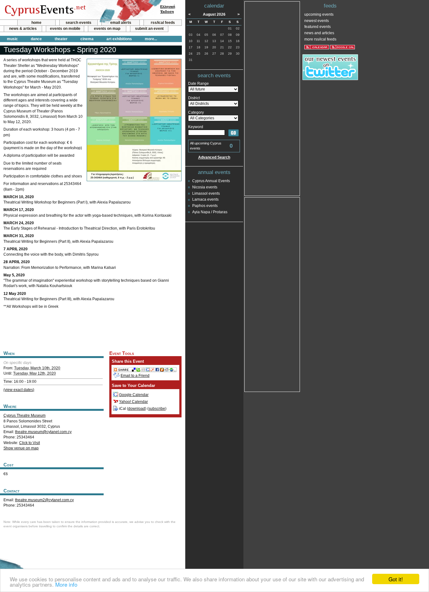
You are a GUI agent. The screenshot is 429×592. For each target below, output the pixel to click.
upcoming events (319, 14)
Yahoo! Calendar (133, 401)
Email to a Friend (135, 375)
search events (78, 22)
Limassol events (206, 193)
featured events (317, 26)
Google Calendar (134, 395)
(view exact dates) (18, 390)
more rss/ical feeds (320, 39)
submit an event (149, 28)
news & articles (23, 28)
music (12, 39)
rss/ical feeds (163, 22)
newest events (316, 21)
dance (36, 39)
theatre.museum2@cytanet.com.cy (44, 500)
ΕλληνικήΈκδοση (167, 9)
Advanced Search (214, 157)
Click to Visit (29, 443)
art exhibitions (119, 39)
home (36, 22)
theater (61, 39)
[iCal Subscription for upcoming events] (316, 47)
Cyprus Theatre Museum (24, 415)
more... (151, 39)
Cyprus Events (44, 10)
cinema (87, 39)
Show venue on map (21, 448)
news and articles (319, 33)
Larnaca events (205, 199)
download (136, 408)
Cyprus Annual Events (211, 181)
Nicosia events (204, 187)
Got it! (395, 579)
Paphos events (205, 206)
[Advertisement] (90, 328)
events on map (107, 28)
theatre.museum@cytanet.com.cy (43, 432)
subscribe (157, 408)
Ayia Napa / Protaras (209, 212)
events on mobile (65, 28)
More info (66, 584)
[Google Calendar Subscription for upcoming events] (342, 47)
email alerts (120, 22)
